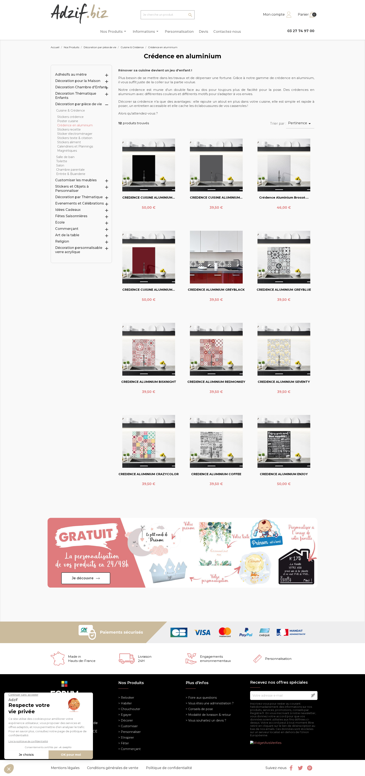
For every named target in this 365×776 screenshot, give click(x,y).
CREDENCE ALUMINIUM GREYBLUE (284, 290)
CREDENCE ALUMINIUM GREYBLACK (216, 290)
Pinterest (309, 768)
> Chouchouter (129, 709)
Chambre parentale (70, 170)
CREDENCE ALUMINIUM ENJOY (284, 474)
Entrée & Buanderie (70, 174)
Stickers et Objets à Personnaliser (72, 188)
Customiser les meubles (76, 180)
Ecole (60, 222)
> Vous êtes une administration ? (210, 703)
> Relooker (126, 698)
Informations (146, 31)
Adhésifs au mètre (71, 74)
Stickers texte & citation (74, 138)
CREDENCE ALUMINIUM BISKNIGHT (148, 382)
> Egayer (124, 715)
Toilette (61, 161)
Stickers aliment (69, 142)
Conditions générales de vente (113, 768)
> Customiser (128, 726)
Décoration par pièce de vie (78, 104)
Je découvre (83, 578)
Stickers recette (69, 129)
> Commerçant (129, 749)
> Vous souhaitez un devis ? (206, 720)
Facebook (291, 768)
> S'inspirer (126, 737)
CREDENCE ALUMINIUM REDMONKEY (216, 382)
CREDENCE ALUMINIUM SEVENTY (284, 382)
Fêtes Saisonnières (71, 216)
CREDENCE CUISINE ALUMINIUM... (148, 197)
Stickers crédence (70, 117)
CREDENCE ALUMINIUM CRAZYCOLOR (148, 474)
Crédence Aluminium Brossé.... (284, 197)
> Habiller (125, 703)
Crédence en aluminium (75, 125)
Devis (203, 32)
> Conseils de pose (199, 709)
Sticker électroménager (74, 134)
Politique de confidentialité (169, 768)
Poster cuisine (67, 121)
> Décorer (125, 720)
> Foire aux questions (201, 698)
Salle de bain (65, 157)
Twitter (300, 768)
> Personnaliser (129, 732)
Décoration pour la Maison (77, 81)
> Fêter (123, 743)
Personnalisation (179, 32)
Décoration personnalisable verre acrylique (78, 250)
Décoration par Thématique (79, 197)
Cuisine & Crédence (70, 110)
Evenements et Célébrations (79, 203)
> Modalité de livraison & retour (208, 715)
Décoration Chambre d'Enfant (80, 87)
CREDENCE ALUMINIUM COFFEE (216, 474)
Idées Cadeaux (68, 210)
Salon (60, 165)
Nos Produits (113, 31)
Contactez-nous (227, 32)
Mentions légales (65, 768)
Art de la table (67, 235)
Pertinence (300, 123)
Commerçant (66, 229)
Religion (62, 241)
